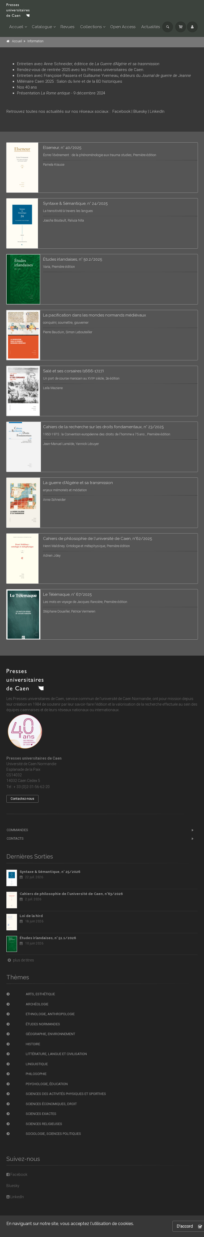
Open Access (122, 26)
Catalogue (42, 26)
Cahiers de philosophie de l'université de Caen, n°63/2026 (71, 894)
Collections (91, 26)
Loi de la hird (31, 916)
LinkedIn (157, 111)
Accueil (16, 26)
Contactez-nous (22, 799)
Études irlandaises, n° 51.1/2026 (48, 938)
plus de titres (23, 960)
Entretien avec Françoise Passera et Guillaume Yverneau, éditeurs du (104, 75)
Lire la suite (174, 153)
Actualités (150, 26)
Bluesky (140, 111)
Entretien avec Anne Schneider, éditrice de (88, 63)
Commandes (17, 830)
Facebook (121, 111)
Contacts (15, 838)
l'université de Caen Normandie (125, 699)
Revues (67, 26)
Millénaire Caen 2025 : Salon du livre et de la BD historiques (69, 81)
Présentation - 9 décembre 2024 (61, 93)
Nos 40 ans (27, 87)
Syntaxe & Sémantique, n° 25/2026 (50, 872)
